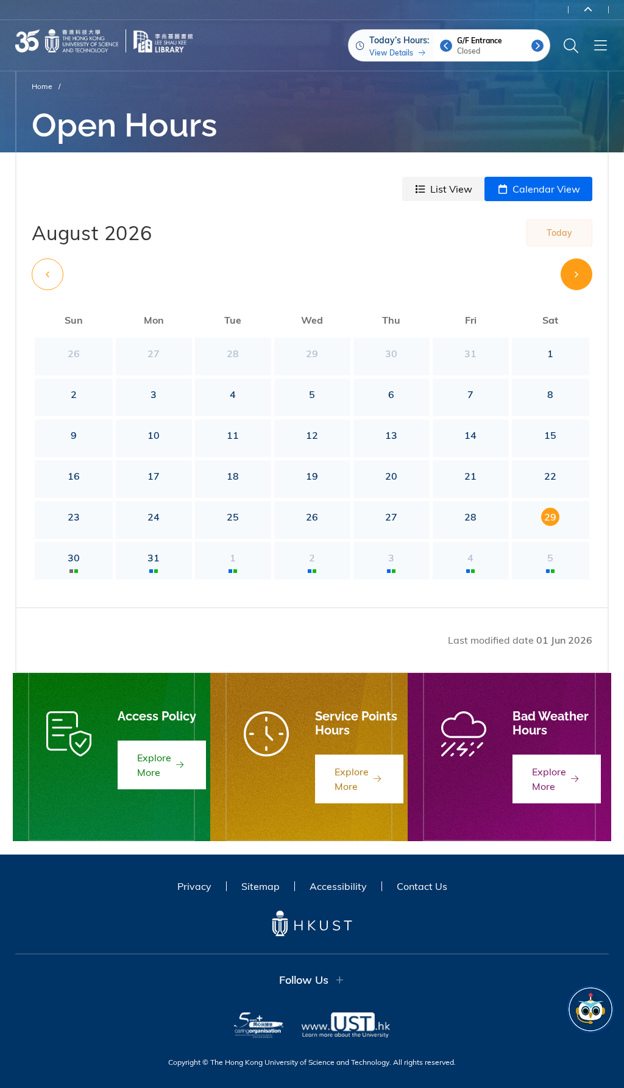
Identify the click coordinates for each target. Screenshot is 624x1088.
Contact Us (422, 886)
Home (42, 86)
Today (559, 232)
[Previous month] (47, 274)
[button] (446, 46)
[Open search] (571, 46)
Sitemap (260, 886)
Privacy (194, 886)
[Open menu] (600, 46)
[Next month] (576, 274)
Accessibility (338, 886)
